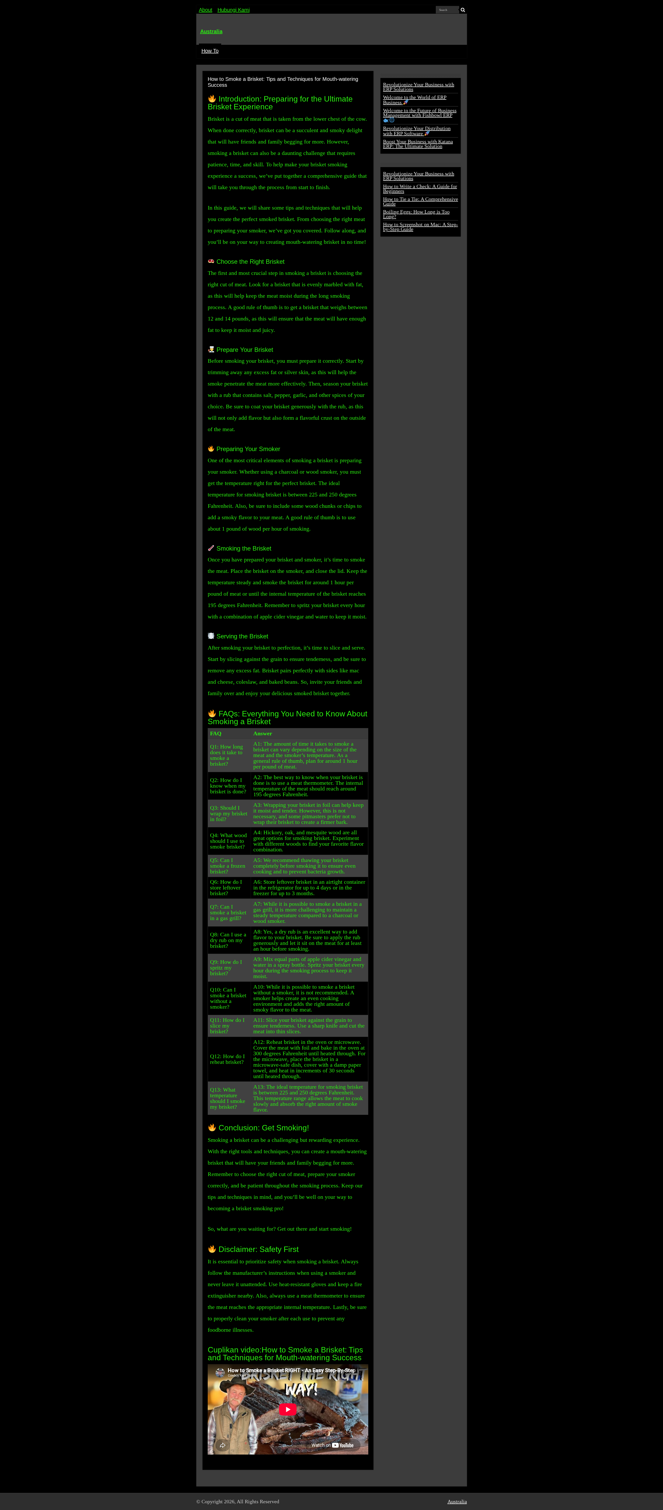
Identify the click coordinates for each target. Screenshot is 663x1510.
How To (210, 51)
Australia (211, 31)
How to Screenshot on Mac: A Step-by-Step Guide (420, 227)
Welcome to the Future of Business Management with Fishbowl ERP (420, 113)
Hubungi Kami (234, 10)
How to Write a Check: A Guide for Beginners (420, 188)
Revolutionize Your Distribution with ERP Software (417, 130)
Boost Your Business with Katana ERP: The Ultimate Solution (418, 144)
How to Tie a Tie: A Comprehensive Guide (420, 201)
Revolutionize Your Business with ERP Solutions (418, 87)
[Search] (463, 10)
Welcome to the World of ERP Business (414, 99)
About (205, 10)
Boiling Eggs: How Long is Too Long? (416, 214)
